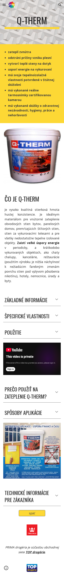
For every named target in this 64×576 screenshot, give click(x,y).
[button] (4, 4)
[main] (32, 22)
